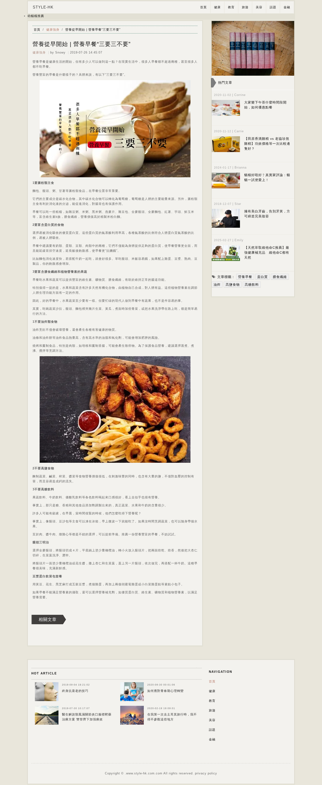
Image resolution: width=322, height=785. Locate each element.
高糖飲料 (252, 284)
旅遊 (245, 7)
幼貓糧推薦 (36, 16)
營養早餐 (245, 277)
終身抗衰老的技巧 (75, 691)
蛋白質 (262, 277)
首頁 (203, 7)
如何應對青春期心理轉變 (165, 691)
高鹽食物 (233, 284)
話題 (273, 7)
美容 (259, 7)
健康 (217, 7)
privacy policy (206, 773)
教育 (231, 7)
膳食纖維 (280, 277)
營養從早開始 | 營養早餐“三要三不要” (92, 29)
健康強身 (52, 29)
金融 (287, 7)
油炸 (217, 284)
